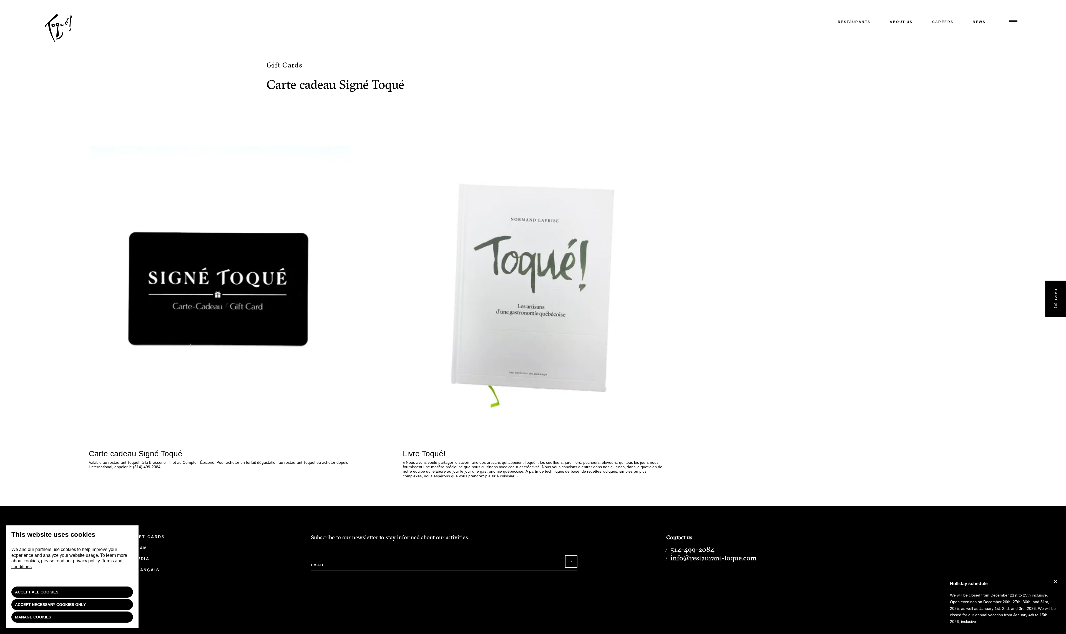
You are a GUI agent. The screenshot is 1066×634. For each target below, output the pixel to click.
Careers (943, 22)
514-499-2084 (692, 549)
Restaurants (854, 22)
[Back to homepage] (58, 41)
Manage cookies (33, 617)
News (979, 22)
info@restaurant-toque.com (713, 557)
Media (141, 559)
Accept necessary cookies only (50, 604)
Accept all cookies (36, 592)
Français (146, 570)
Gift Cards (149, 537)
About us (901, 22)
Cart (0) (1056, 299)
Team (140, 548)
